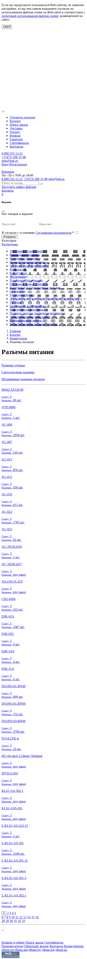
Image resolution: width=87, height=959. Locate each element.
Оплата (15, 132)
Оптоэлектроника (22, 295)
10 (13, 917)
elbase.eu (7, 949)
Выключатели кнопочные (27, 309)
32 (19, 920)
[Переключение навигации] (3, 111)
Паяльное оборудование (26, 280)
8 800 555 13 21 (12, 153)
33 (23, 920)
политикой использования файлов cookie (30, 16)
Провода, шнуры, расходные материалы (37, 313)
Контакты (16, 146)
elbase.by (35, 949)
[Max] (4, 936)
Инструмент (18, 276)
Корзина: (8, 190)
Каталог (15, 121)
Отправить (9, 236)
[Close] (3, 211)
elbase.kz (61, 949)
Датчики (16, 302)
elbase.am (21, 949)
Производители (12, 946)
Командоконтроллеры (25, 255)
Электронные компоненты (28, 251)
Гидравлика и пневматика (28, 306)
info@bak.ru (10, 160)
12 (20, 917)
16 (37, 917)
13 (25, 917)
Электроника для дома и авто (30, 317)
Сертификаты (19, 143)
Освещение (17, 291)
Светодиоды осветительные (29, 265)
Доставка (16, 128)
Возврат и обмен (13, 942)
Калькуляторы (74, 946)
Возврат (15, 135)
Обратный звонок (36, 946)
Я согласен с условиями (38, 232)
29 (7, 920)
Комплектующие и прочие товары (33, 324)
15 (33, 917)
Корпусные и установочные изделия (35, 287)
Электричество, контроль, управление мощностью (45, 298)
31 (15, 920)
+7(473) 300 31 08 (14, 157)
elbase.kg (48, 949)
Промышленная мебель (26, 320)
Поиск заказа (19, 124)
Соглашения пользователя (53, 232)
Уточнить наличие (22, 117)
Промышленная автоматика (29, 284)
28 (3, 920)
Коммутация (18, 273)
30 (11, 920)
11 (16, 917)
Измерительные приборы (27, 262)
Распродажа (10, 244)
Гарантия (16, 139)
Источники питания (24, 258)
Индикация (17, 269)
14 (29, 917)
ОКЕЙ (7, 26)
